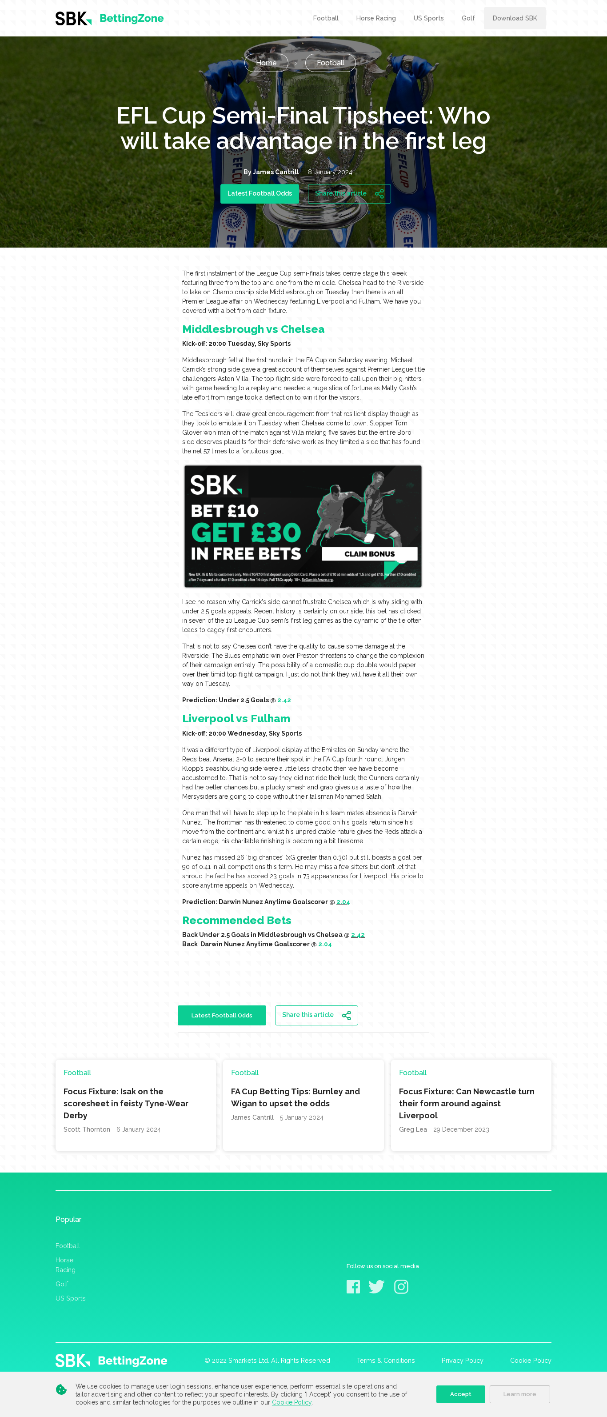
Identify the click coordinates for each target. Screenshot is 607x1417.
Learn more (519, 1394)
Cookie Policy (291, 1402)
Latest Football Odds (260, 193)
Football (68, 1245)
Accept (460, 1394)
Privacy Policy (462, 1360)
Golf (62, 1284)
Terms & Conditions (386, 1360)
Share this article (341, 193)
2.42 (284, 700)
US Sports (71, 1298)
